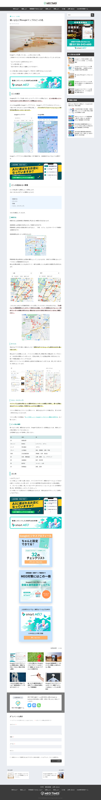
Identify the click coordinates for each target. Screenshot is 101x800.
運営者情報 (48, 787)
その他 (63, 8)
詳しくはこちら (35, 637)
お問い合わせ (71, 8)
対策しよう (56, 8)
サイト (12, 750)
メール (12, 744)
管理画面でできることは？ (36, 8)
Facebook (34, 707)
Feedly (39, 707)
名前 (12, 737)
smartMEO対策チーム (82, 8)
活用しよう (48, 8)
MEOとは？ (16, 8)
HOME (42, 787)
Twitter (29, 707)
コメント (13, 724)
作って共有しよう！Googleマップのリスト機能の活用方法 (41, 417)
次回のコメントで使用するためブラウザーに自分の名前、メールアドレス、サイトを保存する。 (35, 757)
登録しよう (24, 8)
